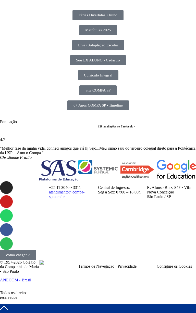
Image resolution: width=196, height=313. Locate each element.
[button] (5, 153)
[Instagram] (6, 187)
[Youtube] (6, 201)
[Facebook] (6, 229)
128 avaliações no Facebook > (116, 126)
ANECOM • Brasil (15, 280)
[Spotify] (6, 243)
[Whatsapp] (6, 215)
